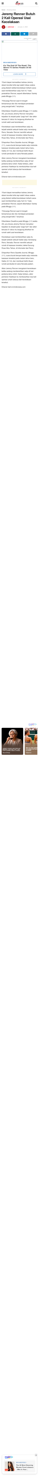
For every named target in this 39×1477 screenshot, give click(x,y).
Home (3, 10)
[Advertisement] (19, 182)
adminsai (11, 27)
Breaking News (11, 10)
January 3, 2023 (23, 27)
